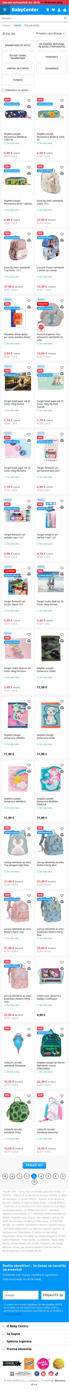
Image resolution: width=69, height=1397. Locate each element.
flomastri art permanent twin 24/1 (48, 469)
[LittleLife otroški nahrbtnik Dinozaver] (18, 1043)
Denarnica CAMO (46, 670)
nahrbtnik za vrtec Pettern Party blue (50, 864)
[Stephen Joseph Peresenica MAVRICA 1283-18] (18, 114)
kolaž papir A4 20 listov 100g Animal (17, 402)
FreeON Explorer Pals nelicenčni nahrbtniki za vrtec (50, 337)
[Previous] (12, 1176)
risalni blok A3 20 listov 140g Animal (50, 603)
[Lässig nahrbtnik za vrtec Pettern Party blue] (51, 842)
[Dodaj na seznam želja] (29, 100)
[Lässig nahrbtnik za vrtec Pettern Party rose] (18, 909)
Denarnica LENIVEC (14, 736)
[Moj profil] (59, 10)
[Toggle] (3, 1326)
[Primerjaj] (29, 106)
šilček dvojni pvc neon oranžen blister (17, 336)
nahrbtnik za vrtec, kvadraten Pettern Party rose (18, 998)
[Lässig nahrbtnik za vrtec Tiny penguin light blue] (18, 842)
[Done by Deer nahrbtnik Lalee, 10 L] (51, 181)
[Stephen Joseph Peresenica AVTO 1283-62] (18, 181)
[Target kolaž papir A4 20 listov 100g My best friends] (51, 381)
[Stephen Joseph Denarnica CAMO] (51, 648)
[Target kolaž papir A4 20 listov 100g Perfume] (18, 448)
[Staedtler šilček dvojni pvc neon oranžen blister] (18, 314)
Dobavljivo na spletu (16, 90)
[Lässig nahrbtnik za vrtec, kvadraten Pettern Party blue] (51, 909)
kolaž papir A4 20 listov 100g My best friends (50, 404)
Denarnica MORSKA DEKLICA (47, 801)
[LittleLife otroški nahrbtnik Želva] (18, 1109)
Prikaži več (34, 1165)
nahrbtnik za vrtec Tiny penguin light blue (17, 864)
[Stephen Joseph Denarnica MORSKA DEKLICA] (51, 779)
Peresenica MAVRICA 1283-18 (15, 136)
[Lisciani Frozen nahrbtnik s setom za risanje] (51, 248)
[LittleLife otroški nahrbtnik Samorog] (51, 1109)
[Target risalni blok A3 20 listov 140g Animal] (51, 582)
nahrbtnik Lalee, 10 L (50, 202)
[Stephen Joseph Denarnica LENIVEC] (18, 715)
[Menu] (5, 10)
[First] (5, 1176)
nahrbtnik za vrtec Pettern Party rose (17, 930)
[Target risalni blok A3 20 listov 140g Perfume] (18, 648)
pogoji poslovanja (13, 1313)
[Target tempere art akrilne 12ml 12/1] (51, 515)
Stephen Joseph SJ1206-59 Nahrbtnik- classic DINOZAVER (51, 1065)
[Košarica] (64, 10)
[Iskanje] (65, 18)
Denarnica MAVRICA (15, 800)
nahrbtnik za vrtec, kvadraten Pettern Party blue (51, 932)
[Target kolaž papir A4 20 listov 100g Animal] (18, 381)
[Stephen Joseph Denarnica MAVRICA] (18, 779)
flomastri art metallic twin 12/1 (14, 536)
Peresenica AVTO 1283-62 (18, 202)
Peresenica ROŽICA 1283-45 (51, 136)
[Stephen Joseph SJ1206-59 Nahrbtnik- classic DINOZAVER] (51, 1043)
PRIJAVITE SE (53, 1295)
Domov (7, 25)
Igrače (18, 25)
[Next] (63, 1176)
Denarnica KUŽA (46, 736)
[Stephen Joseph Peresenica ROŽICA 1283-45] (51, 114)
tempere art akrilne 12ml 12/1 (47, 536)
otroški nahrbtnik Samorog (47, 1131)
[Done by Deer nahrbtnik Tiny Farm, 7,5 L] (18, 248)
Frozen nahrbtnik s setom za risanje (50, 269)
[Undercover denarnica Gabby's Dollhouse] (51, 976)
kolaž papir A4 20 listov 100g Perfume (17, 469)
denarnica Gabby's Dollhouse (49, 997)
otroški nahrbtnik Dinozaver (15, 1064)
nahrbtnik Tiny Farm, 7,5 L (17, 269)
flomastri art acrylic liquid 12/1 (14, 603)
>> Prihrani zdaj (51, 2)
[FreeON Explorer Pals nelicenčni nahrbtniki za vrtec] (51, 314)
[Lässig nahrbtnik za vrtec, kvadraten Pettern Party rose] (18, 976)
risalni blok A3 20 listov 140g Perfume (17, 670)
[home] (26, 9)
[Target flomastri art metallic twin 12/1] (18, 515)
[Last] (34, 1182)
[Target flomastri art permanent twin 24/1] (51, 448)
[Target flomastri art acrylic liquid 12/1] (18, 582)
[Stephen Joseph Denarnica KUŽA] (51, 715)
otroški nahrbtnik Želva (13, 1131)
